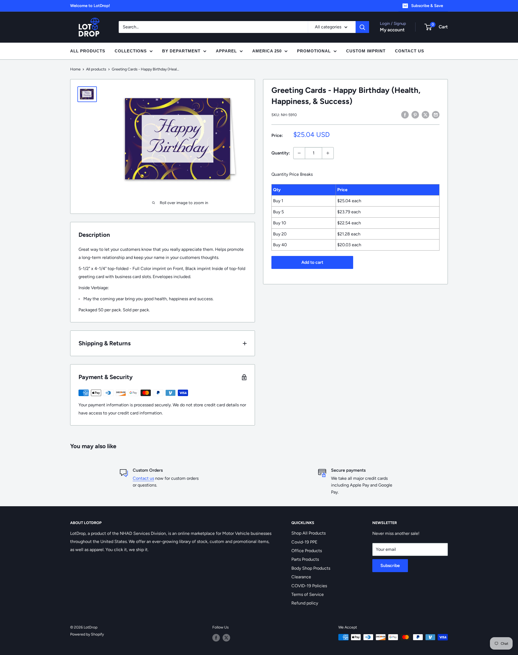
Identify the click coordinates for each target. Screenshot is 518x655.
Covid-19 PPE (304, 542)
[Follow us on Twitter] (226, 638)
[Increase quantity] (327, 153)
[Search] (362, 27)
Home (75, 69)
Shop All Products (308, 533)
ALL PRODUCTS (87, 51)
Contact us (143, 478)
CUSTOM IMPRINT (366, 51)
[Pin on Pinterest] (415, 114)
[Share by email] (435, 114)
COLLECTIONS (131, 51)
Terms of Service (307, 594)
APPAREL (226, 51)
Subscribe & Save (427, 5)
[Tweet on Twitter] (425, 114)
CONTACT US (409, 51)
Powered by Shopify (87, 634)
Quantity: (280, 153)
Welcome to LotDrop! (90, 5)
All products (96, 69)
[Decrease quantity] (299, 153)
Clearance (301, 576)
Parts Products (305, 559)
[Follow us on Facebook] (216, 638)
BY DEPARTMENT (181, 51)
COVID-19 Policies (309, 585)
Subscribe (390, 565)
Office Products (306, 550)
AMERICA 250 (267, 51)
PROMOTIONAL (314, 51)
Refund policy (304, 603)
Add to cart (312, 262)
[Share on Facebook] (405, 114)
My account (392, 29)
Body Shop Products (310, 568)
